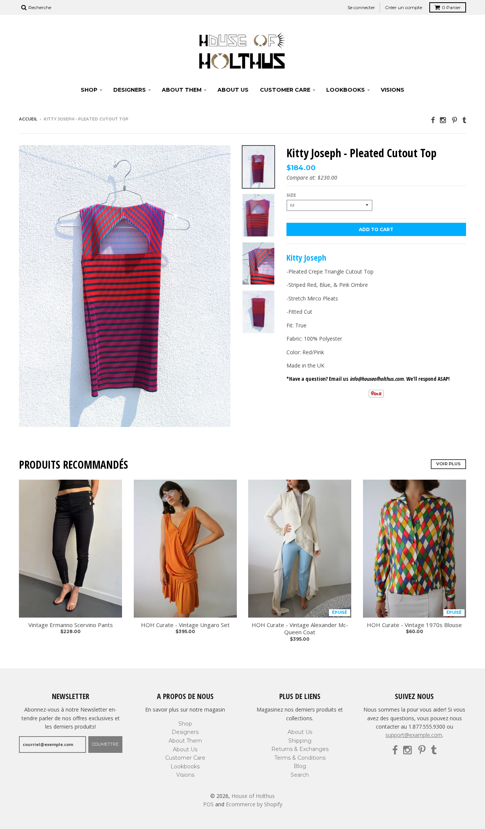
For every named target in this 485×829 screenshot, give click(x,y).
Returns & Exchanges (300, 749)
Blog (300, 766)
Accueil (28, 119)
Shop (89, 89)
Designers (129, 89)
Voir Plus (448, 463)
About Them (182, 89)
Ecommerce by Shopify (254, 804)
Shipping (299, 740)
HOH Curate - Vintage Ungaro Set (185, 625)
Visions (392, 89)
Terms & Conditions (299, 757)
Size (291, 195)
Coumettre (105, 744)
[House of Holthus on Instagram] (443, 119)
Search (300, 774)
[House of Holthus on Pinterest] (454, 119)
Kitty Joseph (306, 257)
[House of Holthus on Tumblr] (464, 119)
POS (208, 804)
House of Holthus (253, 795)
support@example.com (413, 734)
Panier (451, 7)
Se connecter (361, 7)
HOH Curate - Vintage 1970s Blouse (414, 625)
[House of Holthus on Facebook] (433, 119)
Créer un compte (403, 7)
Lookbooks (345, 89)
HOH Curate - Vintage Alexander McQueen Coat (300, 628)
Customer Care (285, 89)
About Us (233, 89)
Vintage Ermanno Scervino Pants (70, 625)
